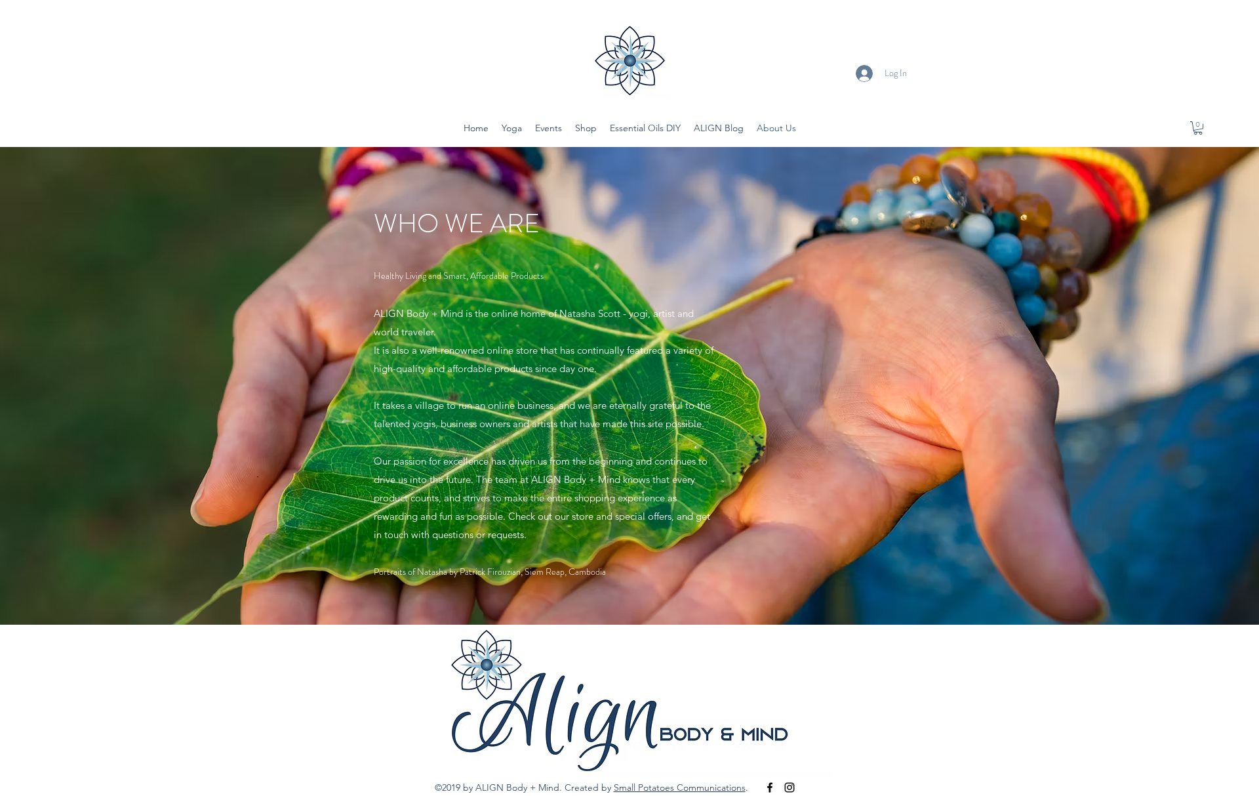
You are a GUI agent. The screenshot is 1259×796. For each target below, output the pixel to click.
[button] (1198, 128)
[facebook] (769, 787)
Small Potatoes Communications (680, 787)
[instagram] (789, 787)
